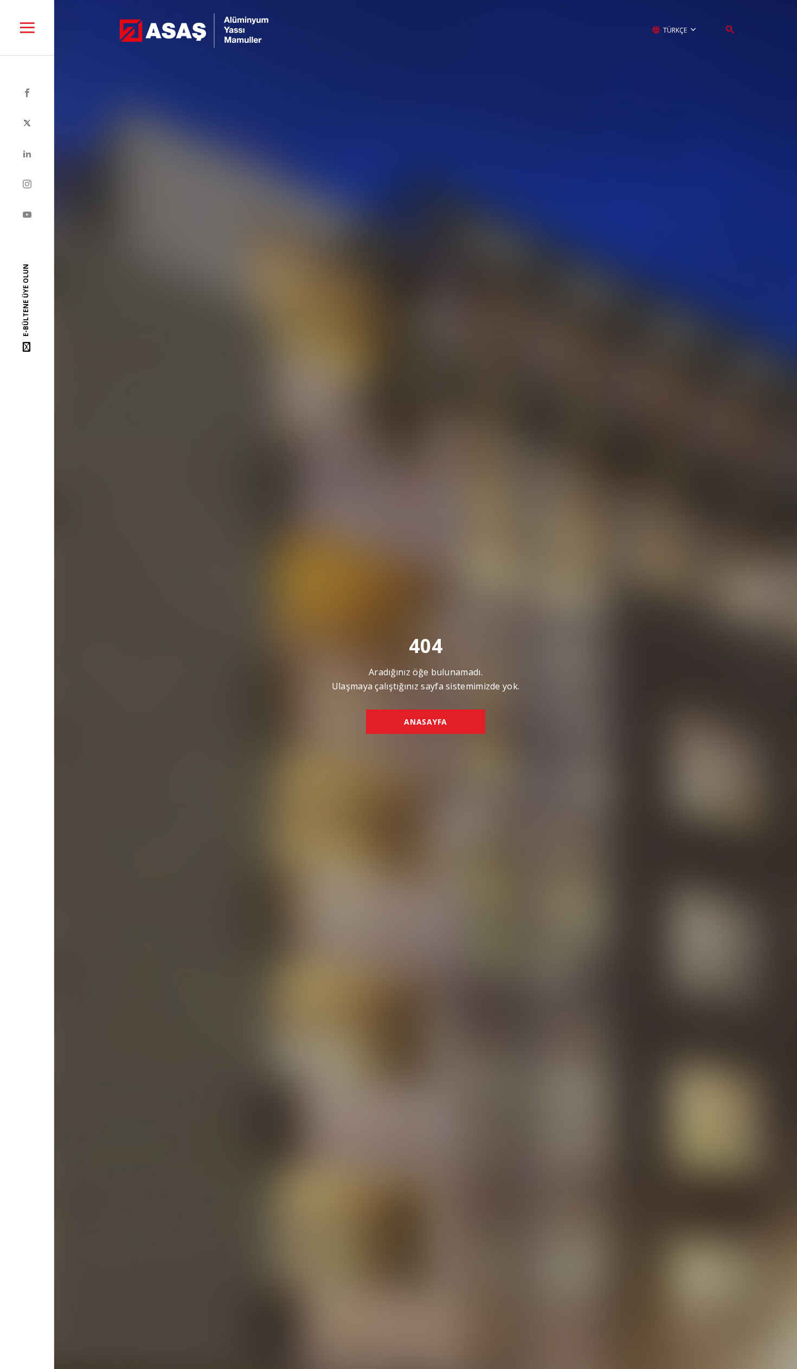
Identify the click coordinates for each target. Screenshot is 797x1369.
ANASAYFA (425, 722)
